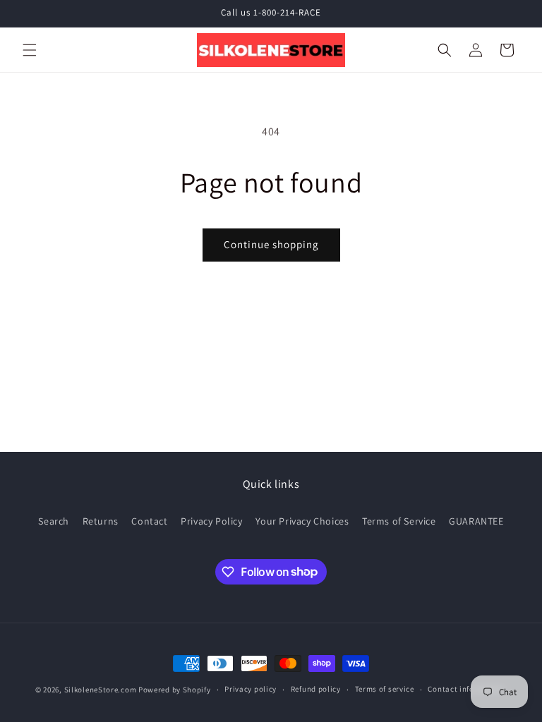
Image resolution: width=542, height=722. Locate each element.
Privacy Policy (211, 521)
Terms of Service (399, 521)
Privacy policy (250, 689)
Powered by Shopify (174, 690)
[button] (29, 50)
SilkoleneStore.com (100, 690)
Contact (149, 521)
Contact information (466, 689)
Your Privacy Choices (302, 521)
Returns (101, 521)
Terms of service (384, 689)
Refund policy (316, 689)
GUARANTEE (476, 521)
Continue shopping (271, 244)
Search (53, 521)
